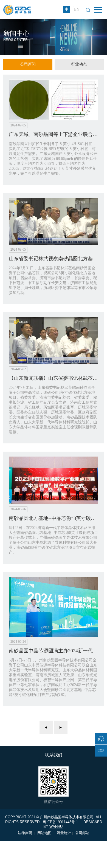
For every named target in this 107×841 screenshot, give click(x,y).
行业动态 (79, 64)
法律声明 (25, 833)
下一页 (60, 727)
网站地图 (45, 833)
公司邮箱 (82, 833)
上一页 (46, 727)
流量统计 (64, 833)
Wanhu (56, 827)
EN (76, 9)
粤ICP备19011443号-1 (60, 822)
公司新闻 (28, 64)
